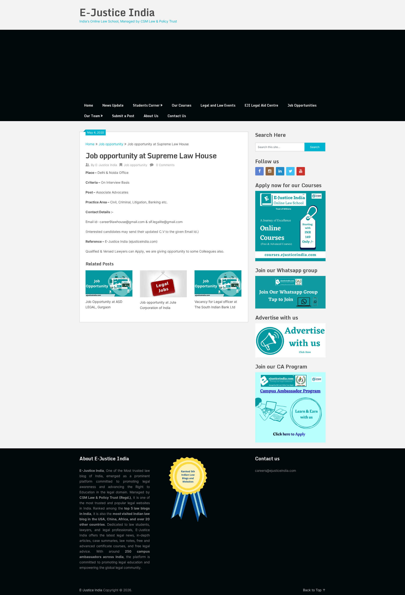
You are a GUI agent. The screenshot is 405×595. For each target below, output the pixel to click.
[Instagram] (270, 171)
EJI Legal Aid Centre (261, 105)
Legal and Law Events (218, 105)
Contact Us (177, 116)
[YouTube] (300, 171)
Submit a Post (123, 116)
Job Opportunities (302, 105)
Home (88, 105)
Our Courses (181, 105)
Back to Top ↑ (314, 590)
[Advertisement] (202, 65)
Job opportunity (111, 144)
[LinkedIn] (280, 171)
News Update (113, 105)
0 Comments (165, 165)
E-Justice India (117, 12)
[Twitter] (290, 171)
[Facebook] (259, 171)
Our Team (92, 116)
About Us (151, 116)
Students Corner (146, 105)
